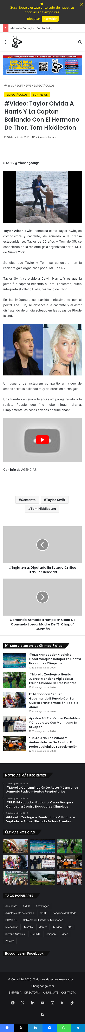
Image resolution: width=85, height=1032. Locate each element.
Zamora (9, 941)
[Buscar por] (80, 43)
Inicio (10, 85)
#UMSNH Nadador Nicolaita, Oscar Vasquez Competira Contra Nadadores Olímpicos (55, 659)
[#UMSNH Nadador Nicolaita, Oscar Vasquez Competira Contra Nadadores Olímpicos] (14, 660)
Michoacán (11, 927)
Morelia (28, 927)
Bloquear (33, 18)
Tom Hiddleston (43, 509)
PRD (70, 927)
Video (64, 934)
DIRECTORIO (32, 992)
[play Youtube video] (42, 440)
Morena (43, 927)
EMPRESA (15, 992)
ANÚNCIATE (50, 992)
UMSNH (35, 934)
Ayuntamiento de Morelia (19, 913)
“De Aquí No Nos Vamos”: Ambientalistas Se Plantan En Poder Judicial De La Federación (53, 742)
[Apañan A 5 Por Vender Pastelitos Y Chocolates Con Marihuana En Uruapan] (14, 724)
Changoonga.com (42, 986)
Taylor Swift (55, 500)
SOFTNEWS (24, 85)
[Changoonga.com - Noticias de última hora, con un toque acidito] (16, 41)
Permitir (50, 18)
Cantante (28, 500)
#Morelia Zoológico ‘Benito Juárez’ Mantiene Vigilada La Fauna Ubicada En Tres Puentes (52, 678)
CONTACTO (68, 992)
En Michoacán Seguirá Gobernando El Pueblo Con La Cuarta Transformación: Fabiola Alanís (53, 700)
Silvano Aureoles (15, 934)
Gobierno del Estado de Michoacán (43, 920)
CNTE (43, 913)
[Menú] (5, 43)
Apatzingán (42, 906)
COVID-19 (11, 920)
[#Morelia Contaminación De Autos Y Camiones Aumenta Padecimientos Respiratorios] (15, 846)
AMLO (26, 906)
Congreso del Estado (64, 913)
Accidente (11, 906)
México (57, 927)
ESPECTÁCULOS (44, 85)
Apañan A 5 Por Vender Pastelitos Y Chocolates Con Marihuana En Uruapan (54, 722)
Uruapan (51, 934)
